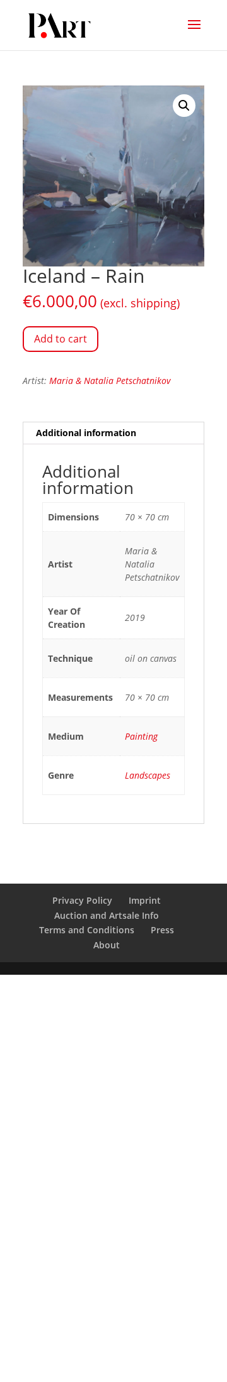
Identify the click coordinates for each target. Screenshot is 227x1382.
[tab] (113, 433)
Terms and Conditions (86, 930)
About (106, 945)
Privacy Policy (82, 900)
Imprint (145, 900)
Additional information (86, 433)
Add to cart (60, 339)
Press (162, 930)
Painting (141, 736)
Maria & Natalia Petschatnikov (109, 381)
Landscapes (147, 775)
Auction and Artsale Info (106, 915)
